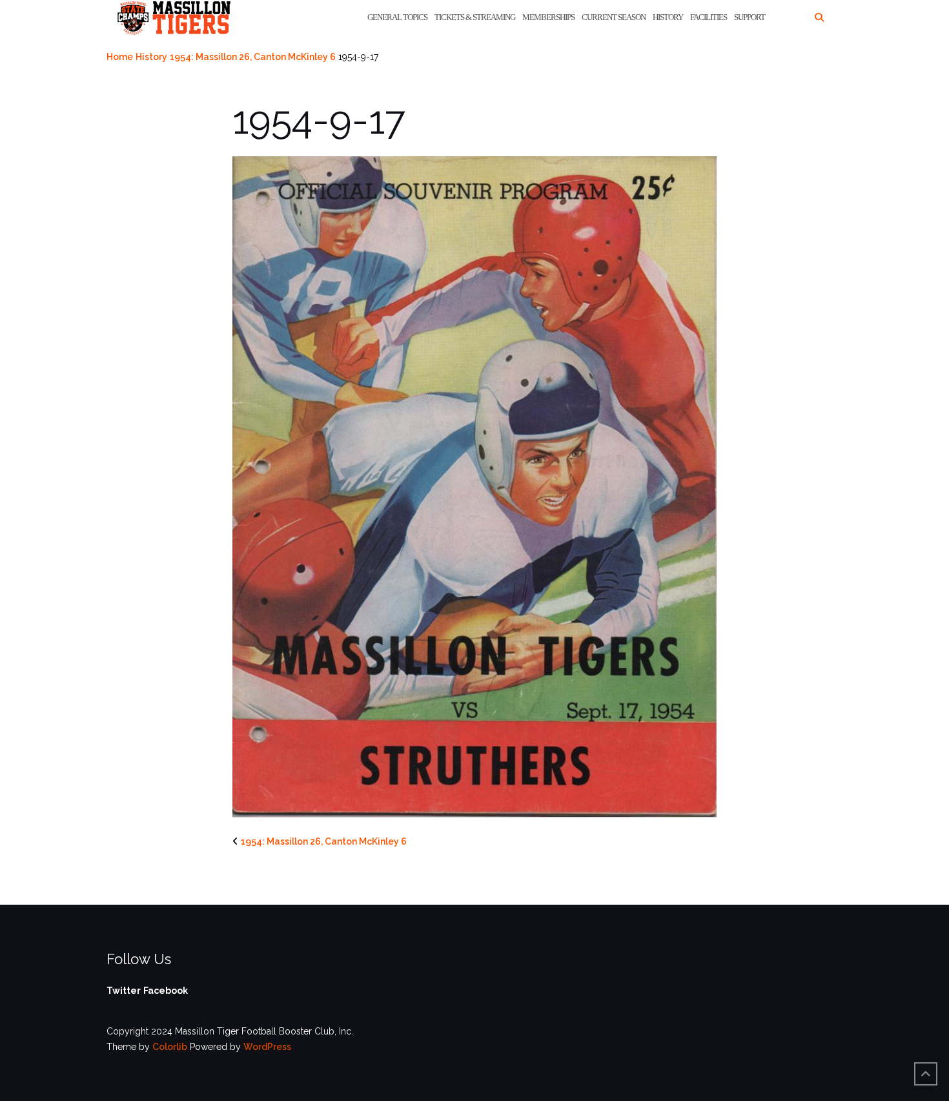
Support (749, 17)
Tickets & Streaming (474, 17)
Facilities (708, 17)
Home (120, 57)
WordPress (267, 1047)
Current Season (614, 17)
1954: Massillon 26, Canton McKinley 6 (253, 57)
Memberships (548, 17)
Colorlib (169, 1047)
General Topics (397, 17)
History (668, 17)
